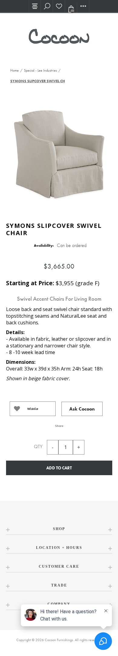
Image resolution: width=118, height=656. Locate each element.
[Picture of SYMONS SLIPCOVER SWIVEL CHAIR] (59, 153)
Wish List (59, 6)
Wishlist (32, 409)
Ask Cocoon (82, 409)
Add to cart (59, 468)
